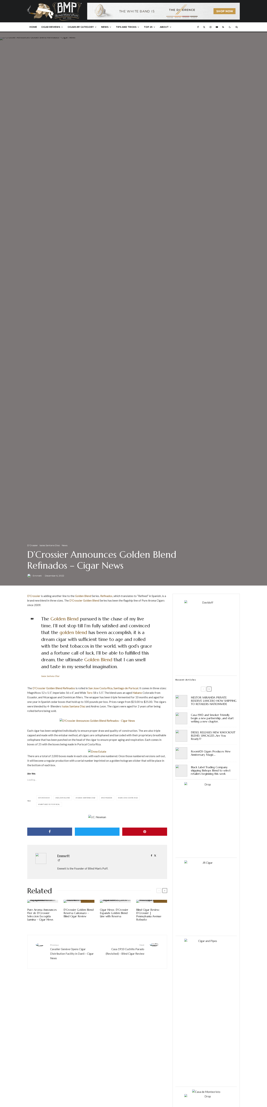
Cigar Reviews (50, 27)
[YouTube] (217, 27)
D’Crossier (32, 545)
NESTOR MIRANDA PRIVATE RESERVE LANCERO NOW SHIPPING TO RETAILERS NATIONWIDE (213, 701)
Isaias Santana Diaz (50, 545)
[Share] (49, 832)
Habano (137, 692)
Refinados (106, 596)
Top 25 (148, 27)
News (104, 27)
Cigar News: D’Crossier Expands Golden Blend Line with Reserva (114, 913)
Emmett (37, 575)
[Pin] (144, 832)
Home (33, 27)
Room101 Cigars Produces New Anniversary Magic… (210, 753)
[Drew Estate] (97, 751)
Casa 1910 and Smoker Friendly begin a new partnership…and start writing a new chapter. (212, 718)
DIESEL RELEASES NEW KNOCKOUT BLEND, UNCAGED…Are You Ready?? (213, 736)
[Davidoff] (163, 5)
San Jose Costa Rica (100, 688)
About (164, 27)
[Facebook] (198, 27)
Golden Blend (83, 596)
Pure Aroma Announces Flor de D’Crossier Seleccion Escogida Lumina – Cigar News (42, 914)
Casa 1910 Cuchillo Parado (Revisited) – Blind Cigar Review (125, 949)
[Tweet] (97, 832)
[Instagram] (210, 27)
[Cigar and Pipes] (206, 941)
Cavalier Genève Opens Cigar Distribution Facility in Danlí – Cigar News (72, 952)
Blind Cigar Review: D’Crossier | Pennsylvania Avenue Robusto (148, 914)
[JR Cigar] (206, 862)
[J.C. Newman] (97, 817)
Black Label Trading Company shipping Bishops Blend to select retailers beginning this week (210, 770)
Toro (89, 692)
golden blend (73, 632)
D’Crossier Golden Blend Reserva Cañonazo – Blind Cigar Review (79, 913)
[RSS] (223, 27)
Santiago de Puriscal (126, 688)
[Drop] (206, 784)
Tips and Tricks (126, 27)
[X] (204, 27)
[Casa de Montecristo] (206, 1091)
